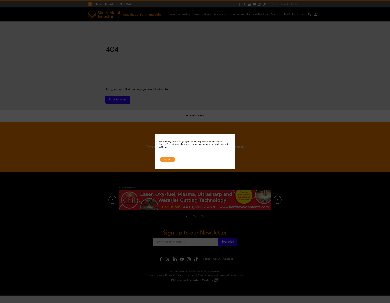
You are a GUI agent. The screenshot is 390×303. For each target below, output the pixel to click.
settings (163, 147)
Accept (167, 159)
